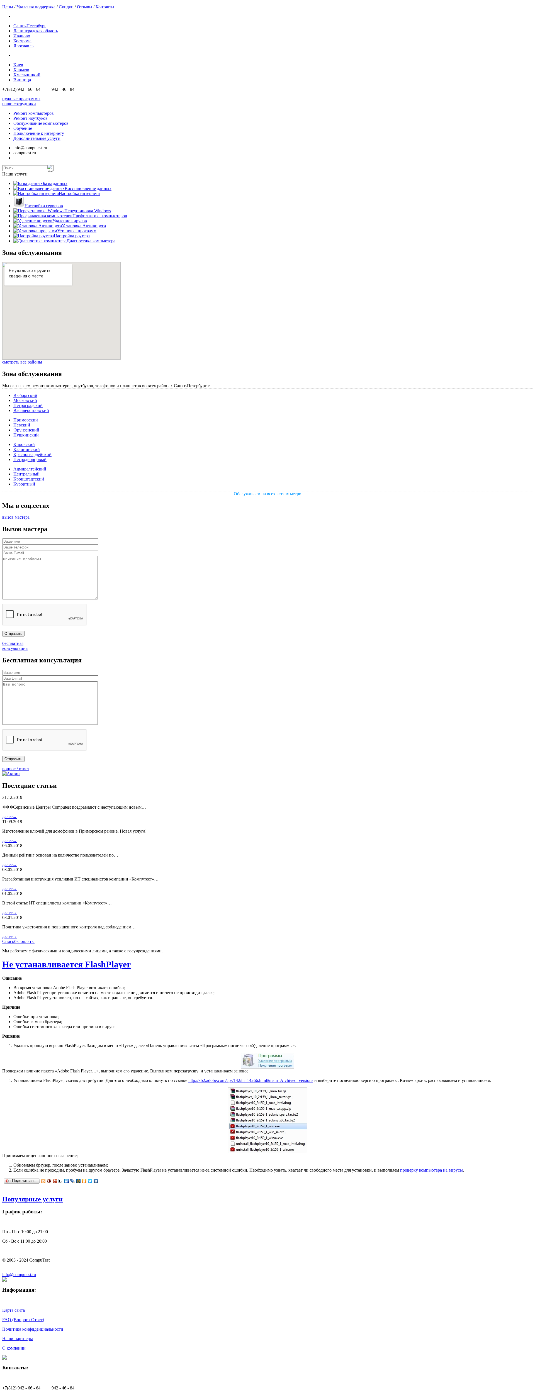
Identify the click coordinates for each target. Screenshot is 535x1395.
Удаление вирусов (69, 220)
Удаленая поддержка (35, 6)
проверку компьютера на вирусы (431, 1170)
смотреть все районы (22, 362)
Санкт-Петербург (29, 25)
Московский (25, 400)
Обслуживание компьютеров (41, 123)
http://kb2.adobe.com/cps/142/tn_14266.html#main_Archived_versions (250, 1080)
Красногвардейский (32, 454)
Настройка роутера (72, 235)
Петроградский (28, 405)
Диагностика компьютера (91, 240)
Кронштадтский (28, 479)
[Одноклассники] (84, 1181)
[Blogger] (43, 1181)
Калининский (26, 449)
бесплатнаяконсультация (15, 646)
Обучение (22, 128)
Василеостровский (31, 410)
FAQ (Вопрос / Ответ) (23, 1319)
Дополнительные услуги (36, 138)
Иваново (21, 35)
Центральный (26, 474)
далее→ (9, 816)
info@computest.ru (19, 1274)
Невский (21, 425)
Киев (18, 64)
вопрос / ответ (15, 768)
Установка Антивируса (84, 225)
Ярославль (23, 45)
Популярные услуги (32, 1199)
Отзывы (84, 6)
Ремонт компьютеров (33, 113)
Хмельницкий (26, 74)
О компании (14, 1348)
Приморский (25, 420)
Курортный (24, 484)
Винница (22, 79)
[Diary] (49, 1181)
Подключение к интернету (38, 133)
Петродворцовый (30, 459)
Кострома (22, 40)
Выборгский (25, 395)
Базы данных (55, 183)
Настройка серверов (44, 205)
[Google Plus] (55, 1181)
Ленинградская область (35, 30)
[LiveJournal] (73, 1181)
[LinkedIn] (67, 1181)
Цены (7, 6)
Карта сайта (13, 1310)
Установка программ (76, 230)
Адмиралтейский (29, 469)
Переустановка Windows (87, 210)
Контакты (105, 6)
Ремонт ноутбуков (30, 118)
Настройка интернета (79, 193)
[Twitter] (90, 1181)
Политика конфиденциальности (32, 1329)
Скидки (66, 6)
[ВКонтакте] (96, 1181)
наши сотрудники (19, 103)
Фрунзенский (26, 430)
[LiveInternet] (61, 1181)
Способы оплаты (18, 941)
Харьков (21, 69)
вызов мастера (16, 517)
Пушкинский (26, 435)
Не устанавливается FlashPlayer (66, 964)
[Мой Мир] (78, 1181)
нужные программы (21, 98)
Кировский (24, 444)
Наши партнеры (17, 1338)
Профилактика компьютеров (99, 215)
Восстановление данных (88, 188)
